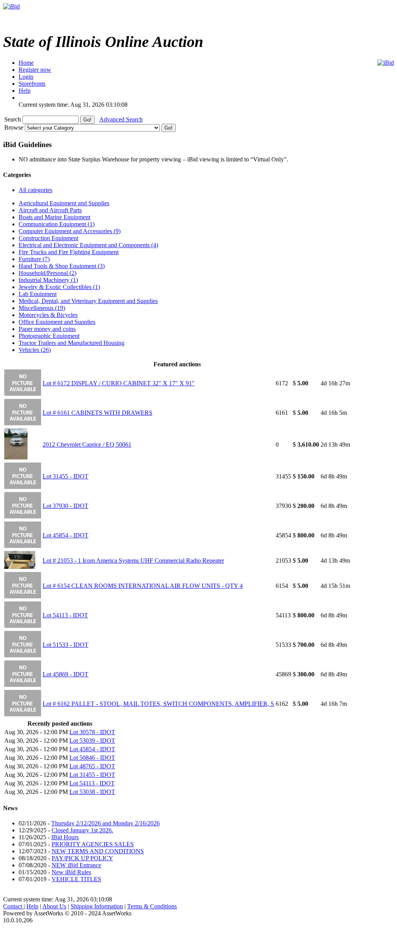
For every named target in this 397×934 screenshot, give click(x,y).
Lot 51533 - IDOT (65, 644)
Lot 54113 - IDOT (65, 615)
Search (13, 119)
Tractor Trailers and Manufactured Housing (71, 343)
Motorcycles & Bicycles (48, 315)
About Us (54, 906)
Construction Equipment (48, 238)
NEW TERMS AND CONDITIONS (98, 851)
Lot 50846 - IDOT (92, 757)
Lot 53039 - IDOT (92, 740)
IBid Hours (65, 837)
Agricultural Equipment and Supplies (64, 203)
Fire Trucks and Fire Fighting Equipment (69, 252)
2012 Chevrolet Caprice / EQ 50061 (87, 444)
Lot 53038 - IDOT (92, 791)
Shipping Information (97, 906)
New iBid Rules (71, 872)
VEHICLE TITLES (76, 879)
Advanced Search (121, 119)
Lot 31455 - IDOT (65, 476)
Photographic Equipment (49, 336)
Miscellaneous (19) (42, 308)
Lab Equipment (38, 294)
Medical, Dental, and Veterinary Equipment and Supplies (88, 301)
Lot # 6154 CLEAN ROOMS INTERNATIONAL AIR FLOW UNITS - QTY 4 (143, 585)
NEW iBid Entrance (76, 865)
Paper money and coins (47, 329)
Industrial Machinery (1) (48, 280)
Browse (14, 127)
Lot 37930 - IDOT (65, 506)
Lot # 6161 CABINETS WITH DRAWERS (97, 412)
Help (32, 906)
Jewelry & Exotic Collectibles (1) (59, 287)
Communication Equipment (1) (57, 224)
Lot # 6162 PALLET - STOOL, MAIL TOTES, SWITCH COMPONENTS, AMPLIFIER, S (158, 703)
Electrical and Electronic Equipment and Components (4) (88, 245)
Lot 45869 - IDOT (65, 674)
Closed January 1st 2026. (82, 830)
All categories (35, 190)
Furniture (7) (34, 259)
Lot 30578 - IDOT (92, 732)
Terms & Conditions (152, 906)
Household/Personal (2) (47, 273)
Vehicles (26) (35, 350)
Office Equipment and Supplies (57, 322)
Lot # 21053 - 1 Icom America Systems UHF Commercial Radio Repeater (133, 560)
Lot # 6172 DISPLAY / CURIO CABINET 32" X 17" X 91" (119, 383)
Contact (13, 906)
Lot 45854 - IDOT (65, 535)
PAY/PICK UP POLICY (82, 858)
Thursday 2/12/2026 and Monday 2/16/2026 (105, 823)
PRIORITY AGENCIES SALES (93, 844)
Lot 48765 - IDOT (92, 766)
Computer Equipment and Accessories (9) (70, 231)
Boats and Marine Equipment (54, 217)
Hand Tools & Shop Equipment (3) (62, 266)
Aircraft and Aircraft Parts (50, 210)
